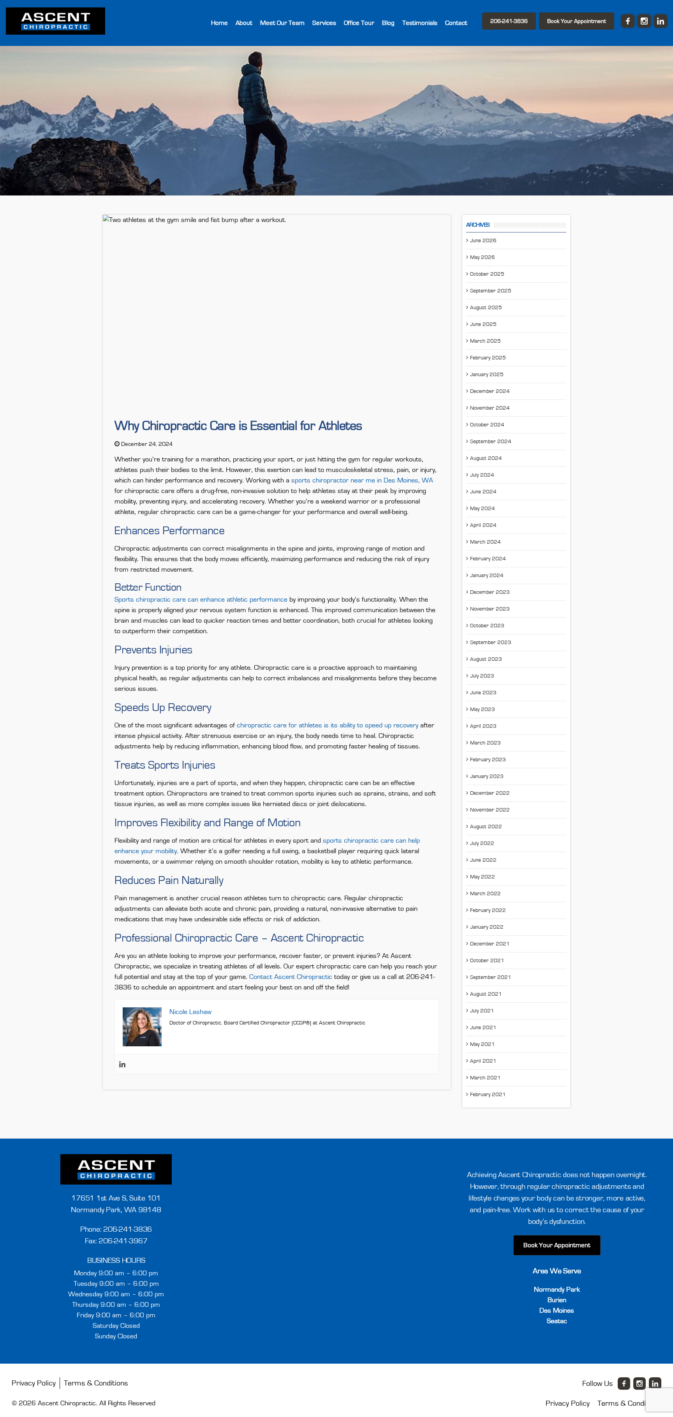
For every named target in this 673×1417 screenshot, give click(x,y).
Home (254, 22)
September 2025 (490, 289)
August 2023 (486, 658)
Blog (399, 22)
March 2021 (485, 1076)
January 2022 (487, 926)
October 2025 (487, 273)
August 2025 (486, 306)
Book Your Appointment (576, 20)
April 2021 (483, 1060)
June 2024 (483, 490)
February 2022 (488, 909)
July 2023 (482, 675)
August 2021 (486, 993)
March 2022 (485, 892)
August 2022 (486, 825)
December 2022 (490, 792)
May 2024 (482, 507)
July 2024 (482, 474)
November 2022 (490, 808)
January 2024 (487, 574)
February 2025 (488, 356)
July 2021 (482, 1009)
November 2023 (490, 608)
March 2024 (485, 541)
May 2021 (482, 1043)
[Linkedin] (122, 1063)
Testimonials (426, 22)
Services (344, 22)
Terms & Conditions (96, 1382)
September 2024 (490, 440)
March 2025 (485, 340)
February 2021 (488, 1093)
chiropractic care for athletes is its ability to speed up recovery (327, 724)
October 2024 (487, 423)
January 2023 (487, 775)
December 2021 (490, 942)
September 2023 (490, 641)
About (275, 22)
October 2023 (487, 624)
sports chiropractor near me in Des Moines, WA (362, 479)
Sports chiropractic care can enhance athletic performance (201, 598)
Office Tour (374, 22)
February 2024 (488, 557)
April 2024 (483, 524)
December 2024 (490, 390)
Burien (557, 1299)
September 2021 (490, 976)
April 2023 (483, 725)
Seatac (557, 1320)
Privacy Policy (34, 1382)
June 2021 (483, 1026)
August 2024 (486, 457)
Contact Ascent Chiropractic (290, 975)
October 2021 (487, 959)
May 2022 (482, 875)
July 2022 (482, 842)
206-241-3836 (509, 20)
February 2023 (488, 758)
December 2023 (490, 591)
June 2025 (483, 323)
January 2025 (487, 373)
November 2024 (490, 407)
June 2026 (483, 239)
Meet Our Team (308, 22)
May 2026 (482, 256)
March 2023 (485, 742)
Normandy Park (557, 1288)
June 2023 (483, 691)
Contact (458, 22)
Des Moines (556, 1309)
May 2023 (482, 708)
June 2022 (483, 859)
